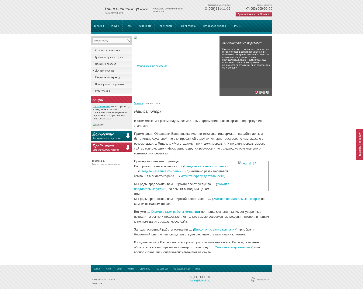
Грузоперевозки (101, 106)
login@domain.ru (200, 280)
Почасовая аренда (214, 26)
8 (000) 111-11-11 (217, 8)
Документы (165, 26)
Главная (99, 26)
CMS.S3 (237, 26)
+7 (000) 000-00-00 (259, 8)
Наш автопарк (187, 26)
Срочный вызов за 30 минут (254, 14)
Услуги (115, 26)
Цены (129, 26)
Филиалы (145, 26)
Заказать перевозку (359, 144)
